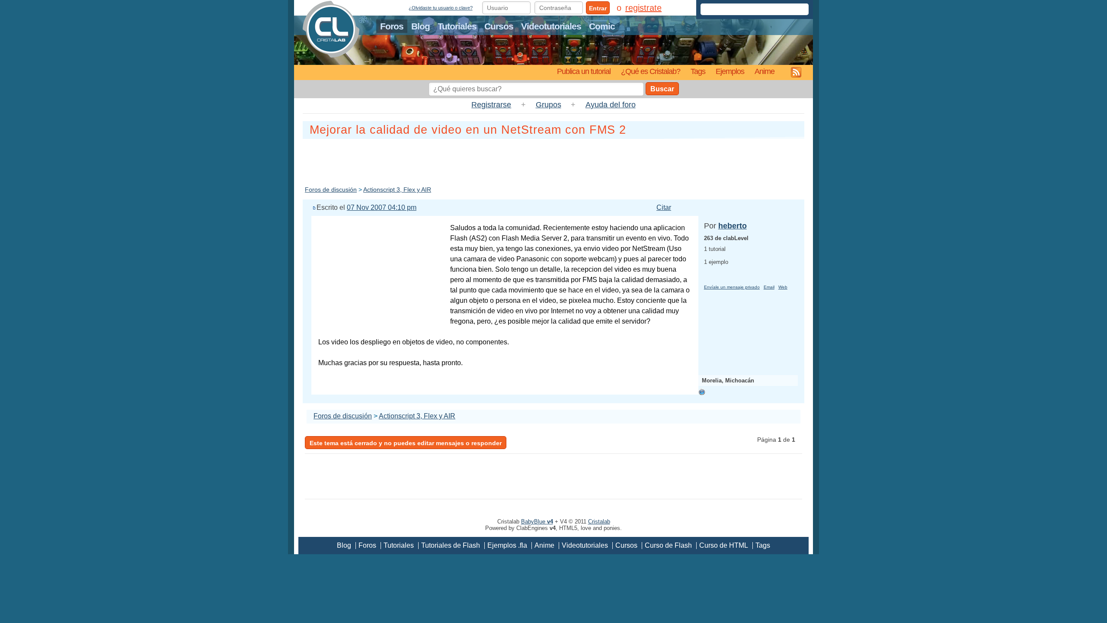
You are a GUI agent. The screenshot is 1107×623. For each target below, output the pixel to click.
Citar (663, 207)
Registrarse (491, 104)
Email (769, 287)
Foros (391, 26)
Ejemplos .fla (507, 545)
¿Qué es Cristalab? (650, 71)
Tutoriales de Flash (450, 545)
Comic (602, 26)
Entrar (598, 8)
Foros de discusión (331, 189)
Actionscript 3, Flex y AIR (397, 189)
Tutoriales (457, 26)
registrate (643, 8)
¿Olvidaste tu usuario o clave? (441, 7)
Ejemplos (730, 71)
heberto (732, 226)
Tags (698, 71)
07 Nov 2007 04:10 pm (381, 207)
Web (782, 287)
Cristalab (599, 521)
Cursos (498, 26)
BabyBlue (537, 521)
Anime (764, 71)
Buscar (662, 89)
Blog (420, 26)
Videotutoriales (551, 26)
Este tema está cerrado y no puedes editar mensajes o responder (406, 443)
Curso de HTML (723, 545)
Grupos (548, 104)
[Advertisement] (553, 160)
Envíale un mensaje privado (732, 287)
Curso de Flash (668, 545)
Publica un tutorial (584, 71)
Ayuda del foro (610, 104)
